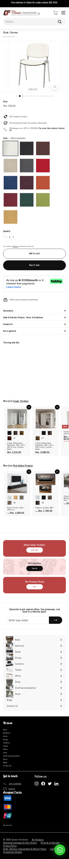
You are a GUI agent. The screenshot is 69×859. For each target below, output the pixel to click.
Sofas (5, 736)
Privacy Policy (10, 845)
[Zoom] (55, 87)
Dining (5, 739)
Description (8, 310)
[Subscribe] (55, 620)
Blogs (5, 762)
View (34, 587)
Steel (5, 752)
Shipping (15, 246)
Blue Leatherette (10, 182)
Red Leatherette (43, 165)
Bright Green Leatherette (43, 200)
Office (5, 749)
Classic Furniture (21, 401)
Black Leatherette (26, 148)
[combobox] (34, 21)
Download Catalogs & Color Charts (20, 842)
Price (5, 101)
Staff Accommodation (11, 756)
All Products (38, 839)
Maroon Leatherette (10, 200)
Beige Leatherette (10, 165)
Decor (5, 759)
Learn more (34, 550)
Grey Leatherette (26, 165)
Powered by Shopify (12, 852)
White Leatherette (10, 148)
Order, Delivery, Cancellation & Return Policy (24, 848)
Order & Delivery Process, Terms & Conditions (23, 317)
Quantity (6, 231)
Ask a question (9, 330)
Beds (5, 729)
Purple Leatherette (26, 182)
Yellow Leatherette (10, 217)
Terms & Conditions (50, 842)
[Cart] (55, 12)
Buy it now (34, 265)
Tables (5, 746)
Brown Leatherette (43, 148)
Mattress (6, 733)
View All (34, 568)
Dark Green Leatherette (26, 200)
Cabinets (6, 743)
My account (7, 825)
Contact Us (8, 324)
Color (14, 138)
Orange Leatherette (43, 182)
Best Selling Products (23, 465)
